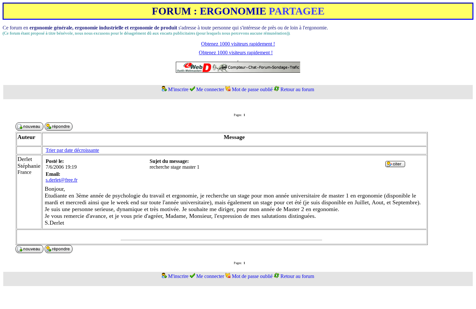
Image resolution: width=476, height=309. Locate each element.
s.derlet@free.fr (61, 180)
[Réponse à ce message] (395, 165)
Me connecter (210, 89)
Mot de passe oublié (252, 89)
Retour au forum (297, 89)
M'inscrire (178, 89)
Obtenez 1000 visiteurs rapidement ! (238, 44)
